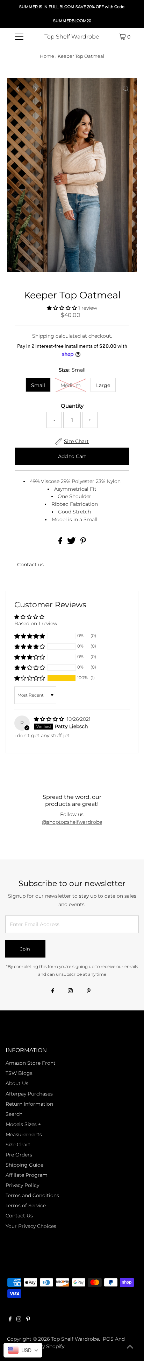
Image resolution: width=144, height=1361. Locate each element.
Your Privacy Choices (31, 1226)
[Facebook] (53, 991)
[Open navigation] (19, 37)
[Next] (35, 89)
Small (38, 385)
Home (47, 56)
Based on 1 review (35, 623)
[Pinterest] (88, 991)
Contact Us (19, 1215)
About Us (17, 1083)
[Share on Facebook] (61, 542)
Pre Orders (19, 1155)
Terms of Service (26, 1205)
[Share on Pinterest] (83, 542)
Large (103, 385)
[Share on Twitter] (72, 542)
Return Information (29, 1104)
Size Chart (18, 1144)
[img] (49, 719)
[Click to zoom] (126, 89)
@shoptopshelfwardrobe (72, 822)
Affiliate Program (27, 1175)
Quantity (72, 406)
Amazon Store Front (31, 1063)
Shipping (43, 336)
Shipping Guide (24, 1165)
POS (108, 1339)
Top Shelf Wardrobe (71, 36)
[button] (62, 308)
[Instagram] (70, 991)
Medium (70, 385)
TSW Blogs (19, 1073)
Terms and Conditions (32, 1195)
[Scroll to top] (130, 1347)
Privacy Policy (22, 1185)
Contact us (30, 564)
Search (14, 1114)
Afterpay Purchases (29, 1094)
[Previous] (18, 89)
